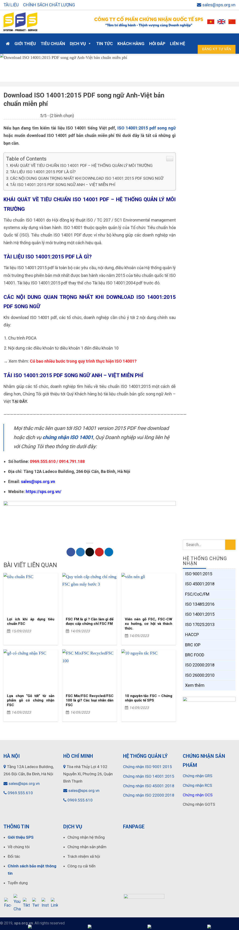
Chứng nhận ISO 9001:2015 (147, 766)
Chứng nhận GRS (197, 775)
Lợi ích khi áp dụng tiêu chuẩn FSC (30, 621)
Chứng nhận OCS (198, 795)
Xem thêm (194, 685)
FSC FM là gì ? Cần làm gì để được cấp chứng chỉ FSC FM (89, 621)
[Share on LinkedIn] (109, 552)
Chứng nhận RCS (197, 785)
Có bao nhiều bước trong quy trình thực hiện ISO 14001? (83, 361)
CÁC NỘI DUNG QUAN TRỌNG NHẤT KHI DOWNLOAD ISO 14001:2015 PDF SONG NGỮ (86, 178)
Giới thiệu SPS (21, 837)
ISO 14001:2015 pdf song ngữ (146, 127)
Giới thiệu (25, 43)
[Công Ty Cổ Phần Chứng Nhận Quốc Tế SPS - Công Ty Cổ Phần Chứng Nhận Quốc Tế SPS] (44, 21)
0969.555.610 (20, 792)
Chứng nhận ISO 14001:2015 (148, 776)
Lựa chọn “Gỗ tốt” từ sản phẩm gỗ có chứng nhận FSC (30, 700)
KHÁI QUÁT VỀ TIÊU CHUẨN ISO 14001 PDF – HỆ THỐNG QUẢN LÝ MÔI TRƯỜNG (81, 165)
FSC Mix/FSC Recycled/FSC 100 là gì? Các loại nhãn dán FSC (89, 700)
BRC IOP (192, 644)
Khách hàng (130, 43)
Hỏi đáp (157, 43)
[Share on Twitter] (80, 552)
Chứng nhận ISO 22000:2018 (148, 795)
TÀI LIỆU (11, 4)
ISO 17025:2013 (199, 624)
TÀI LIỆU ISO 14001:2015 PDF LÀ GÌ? (43, 171)
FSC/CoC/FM (197, 593)
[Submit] (230, 545)
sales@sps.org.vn (218, 4)
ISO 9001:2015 (198, 573)
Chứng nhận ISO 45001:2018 (148, 785)
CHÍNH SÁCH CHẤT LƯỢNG (49, 4)
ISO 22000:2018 (199, 664)
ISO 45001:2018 (199, 583)
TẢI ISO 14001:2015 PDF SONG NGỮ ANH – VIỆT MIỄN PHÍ (62, 184)
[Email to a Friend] (89, 552)
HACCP (192, 634)
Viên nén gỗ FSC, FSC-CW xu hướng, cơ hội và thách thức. (148, 623)
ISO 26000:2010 (199, 674)
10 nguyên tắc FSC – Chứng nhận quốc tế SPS (148, 698)
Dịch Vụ (78, 43)
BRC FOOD (194, 654)
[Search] (229, 39)
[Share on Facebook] (71, 552)
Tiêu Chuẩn (53, 43)
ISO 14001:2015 (199, 614)
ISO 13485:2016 (199, 604)
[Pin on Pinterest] (99, 552)
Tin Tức (104, 43)
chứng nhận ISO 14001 (67, 437)
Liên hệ (177, 43)
